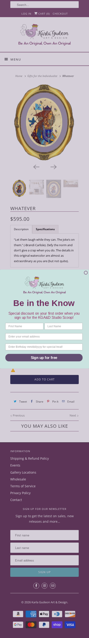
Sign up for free (44, 358)
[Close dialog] (86, 272)
